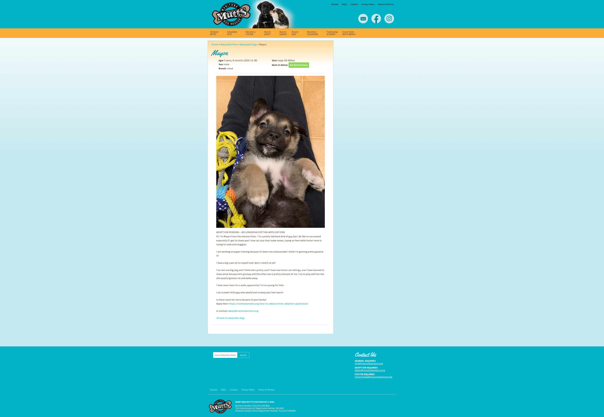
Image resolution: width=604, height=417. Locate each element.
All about (214, 33)
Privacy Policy (368, 4)
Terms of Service (386, 4)
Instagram (389, 18)
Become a (250, 33)
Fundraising (332, 33)
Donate (334, 4)
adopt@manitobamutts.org (243, 310)
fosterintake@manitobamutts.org (373, 376)
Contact (354, 4)
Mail (363, 18)
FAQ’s (344, 4)
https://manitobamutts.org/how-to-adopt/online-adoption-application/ (268, 303)
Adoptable (232, 33)
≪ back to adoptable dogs (230, 317)
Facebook (376, 18)
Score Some (348, 33)
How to (267, 33)
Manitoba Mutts (231, 13)
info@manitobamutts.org (369, 363)
